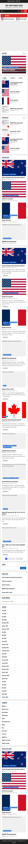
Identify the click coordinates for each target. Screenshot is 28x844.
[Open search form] (18, 11)
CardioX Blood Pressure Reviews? (14, 472)
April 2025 (4, 638)
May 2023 (4, 688)
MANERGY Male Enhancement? (5, 109)
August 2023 (4, 678)
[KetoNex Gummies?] (14, 211)
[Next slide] (25, 53)
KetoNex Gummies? (20, 19)
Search (3, 564)
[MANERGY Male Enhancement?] (14, 232)
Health (16, 195)
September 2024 (5, 650)
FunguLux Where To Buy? (5, 127)
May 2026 (4, 616)
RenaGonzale (6, 71)
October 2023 (5, 672)
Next (21, 558)
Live (25, 11)
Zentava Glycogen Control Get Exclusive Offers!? (5, 84)
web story (4, 734)
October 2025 (5, 626)
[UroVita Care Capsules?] (14, 189)
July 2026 (4, 610)
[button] (2, 11)
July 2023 (4, 681)
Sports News (4, 731)
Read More (6, 276)
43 (17, 558)
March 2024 (4, 657)
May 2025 (4, 635)
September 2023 (5, 675)
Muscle (3, 724)
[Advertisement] (14, 35)
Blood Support (6, 174)
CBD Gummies (11, 195)
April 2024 (4, 654)
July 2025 (4, 632)
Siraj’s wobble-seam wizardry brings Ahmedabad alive (14, 535)
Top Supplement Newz (14, 5)
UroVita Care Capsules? (5, 92)
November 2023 (5, 669)
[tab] (6, 78)
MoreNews (20, 841)
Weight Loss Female (13, 65)
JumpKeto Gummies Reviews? (14, 441)
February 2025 (5, 644)
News (4, 541)
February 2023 (5, 697)
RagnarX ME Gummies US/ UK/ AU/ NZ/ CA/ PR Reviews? (14, 503)
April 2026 (4, 619)
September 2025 (5, 629)
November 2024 (5, 647)
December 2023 (5, 666)
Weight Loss (5, 65)
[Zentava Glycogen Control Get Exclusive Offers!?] (14, 168)
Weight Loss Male (6, 67)
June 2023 (4, 685)
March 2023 (4, 694)
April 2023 (4, 691)
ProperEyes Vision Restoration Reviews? (14, 410)
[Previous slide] (23, 53)
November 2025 (5, 623)
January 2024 (5, 663)
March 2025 (4, 641)
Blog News (5, 195)
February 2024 (5, 660)
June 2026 (4, 613)
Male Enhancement (7, 238)
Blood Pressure (13, 174)
